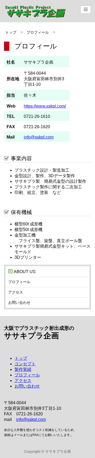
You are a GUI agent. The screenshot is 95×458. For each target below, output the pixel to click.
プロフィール (38, 32)
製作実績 (23, 369)
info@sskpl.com (39, 137)
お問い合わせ (19, 302)
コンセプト (25, 364)
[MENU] (85, 9)
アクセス (15, 292)
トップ (10, 32)
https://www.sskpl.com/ (45, 106)
